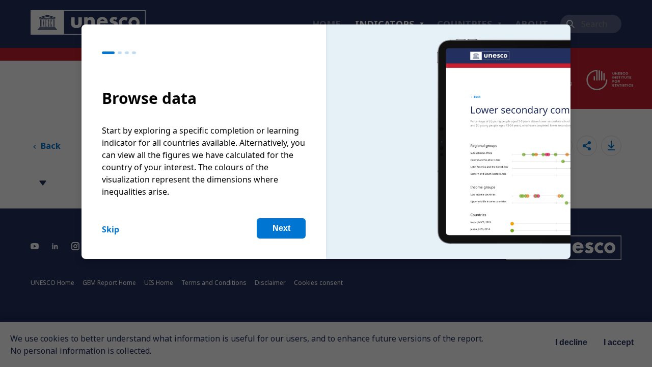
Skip (110, 229)
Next (281, 228)
